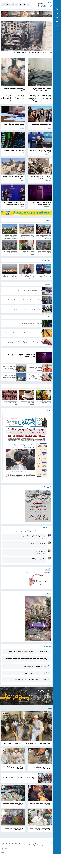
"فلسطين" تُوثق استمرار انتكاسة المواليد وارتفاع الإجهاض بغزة (42, 89)
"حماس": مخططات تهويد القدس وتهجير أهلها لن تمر (13, 177)
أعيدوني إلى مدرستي (40, 551)
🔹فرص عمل (42, 844)
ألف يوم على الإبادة (42, 690)
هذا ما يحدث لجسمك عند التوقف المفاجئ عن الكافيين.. (27, 402)
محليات (22, 128)
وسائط (50, 708)
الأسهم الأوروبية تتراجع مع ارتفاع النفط (14, 150)
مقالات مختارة (33, 531)
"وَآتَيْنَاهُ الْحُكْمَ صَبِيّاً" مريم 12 (38, 543)
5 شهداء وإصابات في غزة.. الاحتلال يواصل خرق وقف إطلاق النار (33, 53)
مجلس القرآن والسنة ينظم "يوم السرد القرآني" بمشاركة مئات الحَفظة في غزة (27, 744)
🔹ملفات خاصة (27, 844)
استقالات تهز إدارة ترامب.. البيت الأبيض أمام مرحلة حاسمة (40, 151)
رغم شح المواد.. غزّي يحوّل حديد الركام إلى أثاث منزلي (40, 767)
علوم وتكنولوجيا (47, 206)
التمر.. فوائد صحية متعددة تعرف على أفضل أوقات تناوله (10, 402)
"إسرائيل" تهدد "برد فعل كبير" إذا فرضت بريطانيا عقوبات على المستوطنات (10, 236)
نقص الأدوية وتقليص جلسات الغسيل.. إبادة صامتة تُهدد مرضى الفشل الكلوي (29, 695)
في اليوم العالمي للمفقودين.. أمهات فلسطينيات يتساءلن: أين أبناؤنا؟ (32, 98)
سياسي (49, 128)
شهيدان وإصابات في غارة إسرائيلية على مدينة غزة (44, 252)
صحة (48, 386)
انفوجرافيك (47, 487)
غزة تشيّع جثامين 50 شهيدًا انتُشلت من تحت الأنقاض (13, 804)
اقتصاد (22, 153)
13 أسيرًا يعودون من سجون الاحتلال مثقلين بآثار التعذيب (14, 89)
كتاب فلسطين (20, 531)
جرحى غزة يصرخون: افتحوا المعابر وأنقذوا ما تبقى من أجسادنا (26, 309)
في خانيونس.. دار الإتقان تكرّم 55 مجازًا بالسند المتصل (13, 767)
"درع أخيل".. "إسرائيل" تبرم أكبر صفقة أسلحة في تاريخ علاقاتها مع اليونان (14, 203)
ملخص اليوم (6, 5)
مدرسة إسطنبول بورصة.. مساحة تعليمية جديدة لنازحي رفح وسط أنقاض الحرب (35, 377)
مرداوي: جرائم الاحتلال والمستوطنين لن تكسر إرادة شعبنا (27, 252)
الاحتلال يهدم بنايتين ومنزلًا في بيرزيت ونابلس (19, 97)
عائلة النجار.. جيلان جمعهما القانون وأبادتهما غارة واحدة (9, 368)
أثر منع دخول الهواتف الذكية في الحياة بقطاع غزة (33, 536)
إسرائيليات (48, 180)
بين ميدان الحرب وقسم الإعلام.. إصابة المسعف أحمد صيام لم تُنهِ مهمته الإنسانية (35, 368)
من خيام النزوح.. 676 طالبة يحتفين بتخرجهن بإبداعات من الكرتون (14, 828)
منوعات (47, 350)
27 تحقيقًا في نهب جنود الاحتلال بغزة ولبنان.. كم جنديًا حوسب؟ (41, 177)
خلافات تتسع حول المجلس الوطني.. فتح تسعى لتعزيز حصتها (46, 98)
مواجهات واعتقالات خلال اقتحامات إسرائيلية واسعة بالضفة (6, 98)
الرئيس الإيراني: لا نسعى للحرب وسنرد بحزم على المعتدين (27, 276)
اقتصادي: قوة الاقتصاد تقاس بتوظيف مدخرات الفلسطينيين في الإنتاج (23, 342)
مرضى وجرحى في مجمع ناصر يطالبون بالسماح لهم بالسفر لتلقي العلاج (19, 777)
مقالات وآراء (47, 528)
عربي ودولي (48, 154)
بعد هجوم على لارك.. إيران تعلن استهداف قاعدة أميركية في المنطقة (10, 276)
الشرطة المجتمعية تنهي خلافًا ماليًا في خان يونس (14, 125)
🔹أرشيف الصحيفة (35, 844)
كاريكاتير (48, 569)
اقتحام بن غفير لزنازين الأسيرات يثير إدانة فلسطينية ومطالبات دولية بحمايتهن (24, 299)
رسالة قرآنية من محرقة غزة (38, 559)
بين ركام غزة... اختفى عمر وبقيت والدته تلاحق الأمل (36, 698)
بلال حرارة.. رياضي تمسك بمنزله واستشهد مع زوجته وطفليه (34, 701)
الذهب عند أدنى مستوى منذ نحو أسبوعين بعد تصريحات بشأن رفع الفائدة (23, 333)
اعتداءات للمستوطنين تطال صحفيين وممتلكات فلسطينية (41, 125)
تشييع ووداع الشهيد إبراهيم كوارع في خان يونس (40, 804)
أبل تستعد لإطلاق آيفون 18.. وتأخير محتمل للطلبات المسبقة (41, 203)
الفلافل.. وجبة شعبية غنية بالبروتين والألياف (44, 401)
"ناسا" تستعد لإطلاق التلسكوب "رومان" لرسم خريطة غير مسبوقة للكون (9, 377)
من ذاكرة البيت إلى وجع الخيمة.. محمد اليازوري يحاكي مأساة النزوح (40, 828)
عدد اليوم (47, 410)
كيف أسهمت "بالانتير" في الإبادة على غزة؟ (10, 252)
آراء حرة (26, 531)
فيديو (49, 593)
